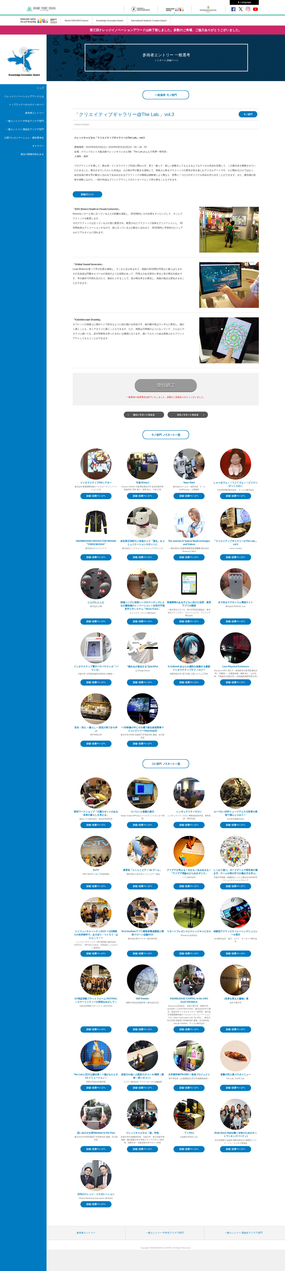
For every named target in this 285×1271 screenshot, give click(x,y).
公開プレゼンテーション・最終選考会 (24, 137)
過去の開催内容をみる (32, 154)
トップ (40, 88)
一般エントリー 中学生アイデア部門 (25, 121)
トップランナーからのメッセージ (26, 104)
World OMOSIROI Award (76, 20)
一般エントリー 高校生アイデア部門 (25, 129)
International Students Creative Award (148, 20)
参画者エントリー (34, 113)
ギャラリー (38, 146)
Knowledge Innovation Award (109, 20)
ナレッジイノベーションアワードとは (24, 96)
